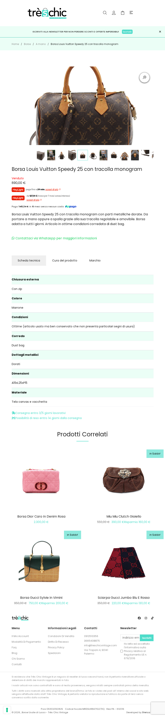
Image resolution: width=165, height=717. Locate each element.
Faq (14, 647)
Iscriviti (127, 32)
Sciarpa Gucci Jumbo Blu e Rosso (124, 597)
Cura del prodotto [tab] (64, 260)
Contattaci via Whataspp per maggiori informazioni (56, 238)
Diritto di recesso (58, 641)
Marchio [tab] (95, 260)
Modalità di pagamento (26, 641)
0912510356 (91, 636)
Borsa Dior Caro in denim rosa (41, 516)
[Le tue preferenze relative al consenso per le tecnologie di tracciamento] (7, 710)
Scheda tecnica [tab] (29, 260)
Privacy (128, 651)
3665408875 (92, 640)
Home (15, 44)
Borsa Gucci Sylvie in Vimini (41, 597)
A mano (41, 44)
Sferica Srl (148, 712)
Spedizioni (54, 653)
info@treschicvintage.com (100, 645)
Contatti (17, 664)
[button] (131, 13)
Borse (27, 44)
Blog (14, 653)
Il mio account (20, 636)
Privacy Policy (56, 647)
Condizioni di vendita (61, 636)
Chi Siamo (18, 658)
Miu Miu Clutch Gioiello (123, 516)
